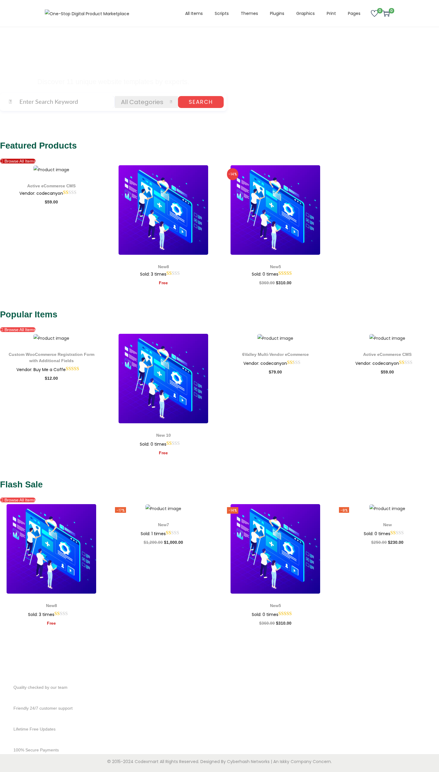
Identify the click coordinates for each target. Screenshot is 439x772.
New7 (163, 524)
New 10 (163, 435)
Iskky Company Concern (305, 762)
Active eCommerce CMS (51, 185)
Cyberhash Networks (248, 762)
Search (201, 102)
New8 (163, 266)
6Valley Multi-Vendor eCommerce (275, 354)
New (387, 524)
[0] (374, 13)
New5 (275, 266)
